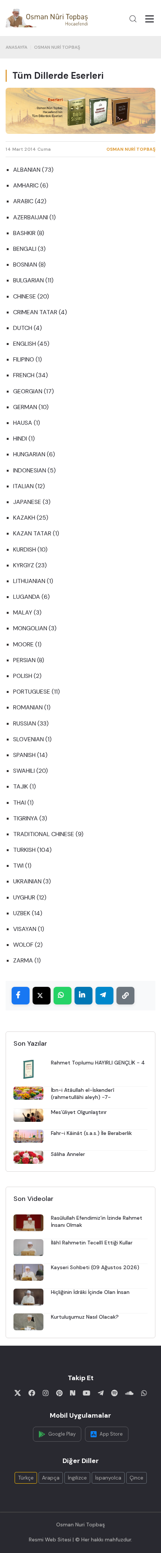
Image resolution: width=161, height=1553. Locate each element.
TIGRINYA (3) (30, 818)
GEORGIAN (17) (33, 391)
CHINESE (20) (31, 296)
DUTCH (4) (27, 328)
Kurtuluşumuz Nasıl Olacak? (85, 1316)
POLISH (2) (27, 676)
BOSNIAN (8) (29, 264)
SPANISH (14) (30, 755)
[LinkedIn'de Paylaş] (83, 995)
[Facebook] (31, 1393)
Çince (136, 1477)
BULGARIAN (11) (33, 280)
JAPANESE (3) (32, 502)
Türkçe (26, 1477)
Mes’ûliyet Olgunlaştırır (79, 1112)
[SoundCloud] (129, 1393)
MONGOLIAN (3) (35, 628)
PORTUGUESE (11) (36, 692)
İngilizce (77, 1477)
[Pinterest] (59, 1393)
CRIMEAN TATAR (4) (40, 312)
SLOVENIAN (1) (32, 739)
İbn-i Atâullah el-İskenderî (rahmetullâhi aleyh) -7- (82, 1093)
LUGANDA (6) (31, 597)
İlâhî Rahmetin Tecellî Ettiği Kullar (92, 1242)
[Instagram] (46, 1393)
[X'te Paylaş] (42, 995)
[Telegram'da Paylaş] (104, 995)
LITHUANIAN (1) (33, 581)
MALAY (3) (27, 612)
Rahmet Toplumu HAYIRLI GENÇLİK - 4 (98, 1062)
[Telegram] (101, 1393)
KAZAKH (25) (30, 518)
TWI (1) (22, 865)
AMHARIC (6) (30, 185)
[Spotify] (114, 1393)
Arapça (51, 1477)
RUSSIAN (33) (31, 723)
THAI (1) (23, 802)
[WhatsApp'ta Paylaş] (63, 995)
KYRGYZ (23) (30, 565)
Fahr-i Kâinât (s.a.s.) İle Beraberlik (91, 1133)
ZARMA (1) (27, 960)
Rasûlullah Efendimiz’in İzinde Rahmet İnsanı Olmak (96, 1221)
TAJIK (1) (24, 786)
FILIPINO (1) (27, 359)
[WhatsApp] (144, 1393)
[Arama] (133, 19)
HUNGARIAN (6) (34, 454)
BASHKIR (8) (28, 233)
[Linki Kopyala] (125, 995)
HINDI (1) (24, 438)
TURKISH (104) (32, 850)
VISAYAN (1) (28, 929)
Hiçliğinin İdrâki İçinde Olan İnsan (90, 1292)
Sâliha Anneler (68, 1154)
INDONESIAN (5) (34, 470)
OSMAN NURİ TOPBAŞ (57, 47)
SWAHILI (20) (30, 771)
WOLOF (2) (28, 945)
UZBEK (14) (27, 913)
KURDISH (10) (30, 549)
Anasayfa (16, 47)
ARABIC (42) (29, 201)
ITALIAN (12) (29, 486)
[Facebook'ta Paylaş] (21, 995)
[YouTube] (86, 1393)
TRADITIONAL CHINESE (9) (48, 834)
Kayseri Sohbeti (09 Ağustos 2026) (95, 1267)
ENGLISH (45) (31, 344)
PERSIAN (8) (28, 660)
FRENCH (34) (30, 375)
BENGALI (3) (29, 249)
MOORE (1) (27, 644)
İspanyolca (108, 1477)
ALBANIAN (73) (33, 170)
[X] (17, 1393)
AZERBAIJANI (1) (34, 217)
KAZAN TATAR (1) (36, 533)
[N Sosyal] (72, 1393)
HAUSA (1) (26, 423)
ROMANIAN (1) (32, 707)
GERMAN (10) (31, 407)
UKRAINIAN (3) (32, 881)
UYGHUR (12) (29, 897)
